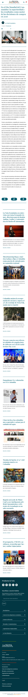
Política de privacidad (6, 686)
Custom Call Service (7, 619)
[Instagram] (13, 585)
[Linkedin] (16, 585)
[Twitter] (6, 585)
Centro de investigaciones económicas (12, 615)
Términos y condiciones (7, 683)
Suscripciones (6, 610)
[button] (3, 2)
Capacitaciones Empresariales (10, 628)
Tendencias (8, 25)
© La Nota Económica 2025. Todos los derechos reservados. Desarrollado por (14, 694)
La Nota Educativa (7, 633)
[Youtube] (10, 585)
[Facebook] (3, 585)
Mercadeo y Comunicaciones (10, 624)
